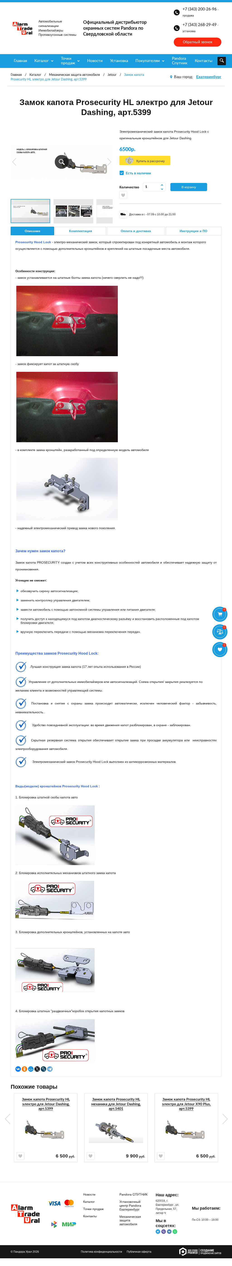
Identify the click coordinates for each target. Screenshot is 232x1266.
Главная (20, 61)
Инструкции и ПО (193, 231)
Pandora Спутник (179, 61)
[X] (37, 1069)
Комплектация (80, 231)
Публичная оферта (139, 1251)
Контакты (203, 61)
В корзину (188, 187)
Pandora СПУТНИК (133, 1194)
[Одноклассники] (24, 1069)
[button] (62, 162)
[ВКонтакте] (18, 1069)
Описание (32, 231)
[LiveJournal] (43, 1069)
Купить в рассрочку (150, 161)
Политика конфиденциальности (101, 1251)
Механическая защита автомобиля (130, 1220)
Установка (119, 61)
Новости (95, 61)
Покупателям (147, 61)
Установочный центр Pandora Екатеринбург (130, 1205)
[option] (46, 1135)
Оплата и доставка (136, 231)
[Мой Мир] (31, 1069)
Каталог (41, 61)
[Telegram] (50, 1069)
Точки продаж (68, 61)
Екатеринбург (208, 77)
